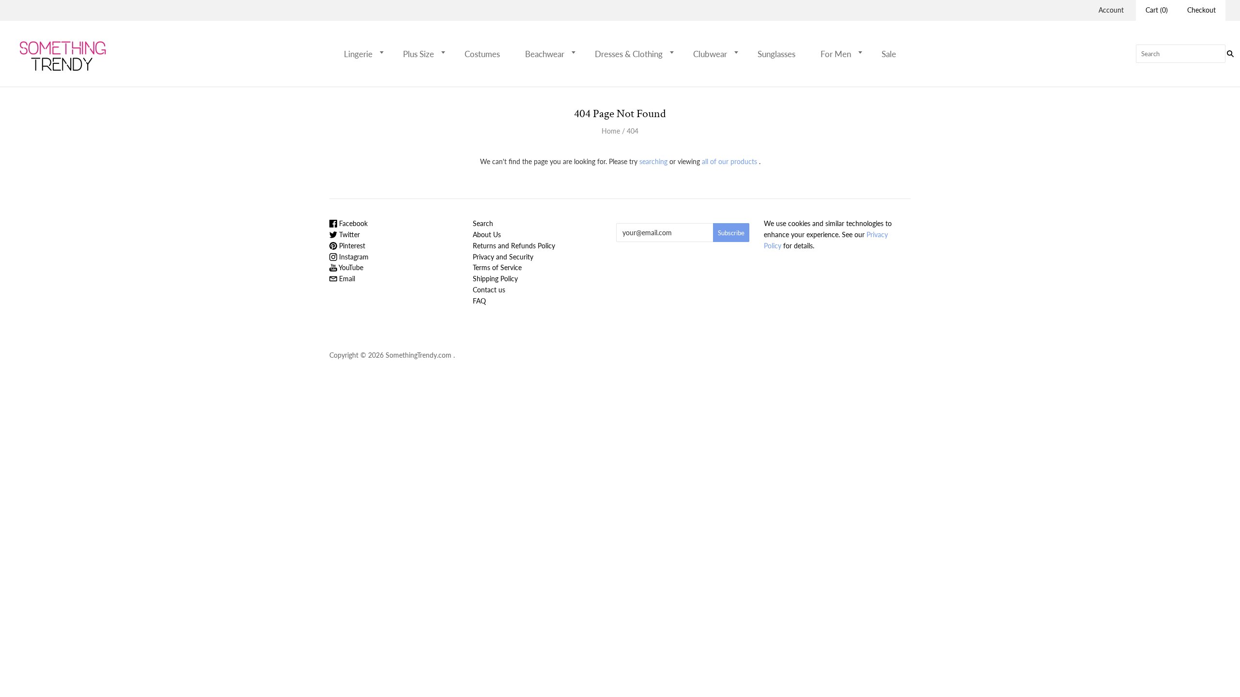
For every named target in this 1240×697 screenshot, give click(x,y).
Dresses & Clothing (629, 54)
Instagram (353, 257)
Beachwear (544, 54)
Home (611, 131)
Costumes (482, 54)
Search (483, 223)
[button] (384, 52)
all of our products (729, 161)
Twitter (348, 234)
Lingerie (358, 54)
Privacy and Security (503, 257)
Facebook (352, 223)
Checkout (1201, 10)
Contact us (489, 290)
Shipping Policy (495, 278)
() (1157, 10)
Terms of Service (497, 267)
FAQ (479, 301)
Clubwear (710, 54)
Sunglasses (776, 54)
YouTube (350, 267)
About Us (487, 234)
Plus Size (418, 54)
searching (653, 161)
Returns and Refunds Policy (514, 246)
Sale (889, 54)
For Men (836, 54)
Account (1111, 10)
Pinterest (351, 246)
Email (346, 278)
